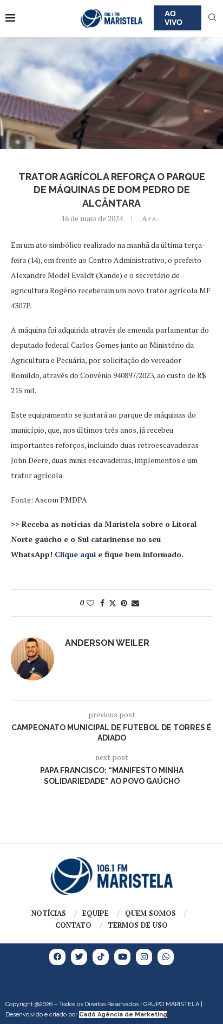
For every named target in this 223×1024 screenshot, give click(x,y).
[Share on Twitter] (112, 603)
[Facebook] (57, 957)
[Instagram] (144, 957)
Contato (73, 925)
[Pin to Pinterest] (124, 603)
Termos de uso (138, 925)
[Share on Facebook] (102, 603)
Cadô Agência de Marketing (123, 1014)
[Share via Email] (135, 603)
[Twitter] (79, 957)
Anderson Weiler (107, 643)
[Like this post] (90, 603)
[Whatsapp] (166, 957)
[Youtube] (122, 957)
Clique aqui (75, 554)
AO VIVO (173, 18)
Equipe (95, 913)
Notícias (48, 913)
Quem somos (150, 913)
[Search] (212, 19)
